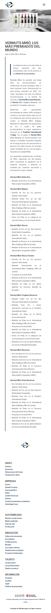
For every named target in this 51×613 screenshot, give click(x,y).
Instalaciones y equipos (14, 550)
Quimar (8, 498)
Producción (9, 527)
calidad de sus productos (25, 74)
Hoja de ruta (10, 524)
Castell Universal (11, 496)
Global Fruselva (11, 487)
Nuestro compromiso (13, 518)
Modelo (8, 545)
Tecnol (7, 484)
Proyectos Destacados (14, 553)
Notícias (23, 54)
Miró (17, 54)
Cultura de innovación (13, 536)
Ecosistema (9, 539)
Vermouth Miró (11, 490)
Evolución (9, 469)
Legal (7, 584)
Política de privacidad (13, 586)
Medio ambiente (11, 521)
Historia (8, 466)
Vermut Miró (36, 135)
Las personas (10, 563)
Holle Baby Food (11, 504)
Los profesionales (12, 566)
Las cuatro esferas (12, 548)
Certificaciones (11, 542)
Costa (17, 501)
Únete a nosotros (11, 568)
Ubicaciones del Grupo (14, 472)
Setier (7, 493)
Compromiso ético (12, 475)
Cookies (8, 581)
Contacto (8, 578)
